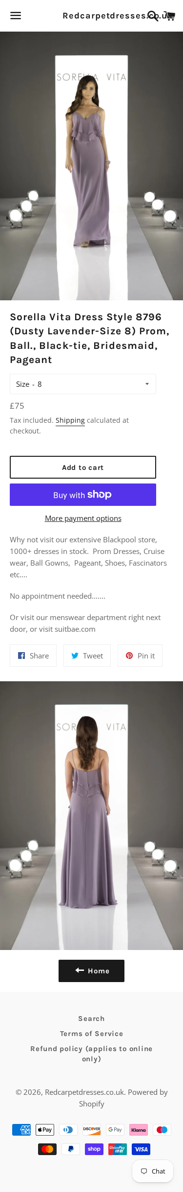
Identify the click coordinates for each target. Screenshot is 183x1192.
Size (22, 384)
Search (91, 1018)
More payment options (83, 518)
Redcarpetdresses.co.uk (91, 15)
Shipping (70, 420)
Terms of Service (91, 1033)
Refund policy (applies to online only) (91, 1053)
